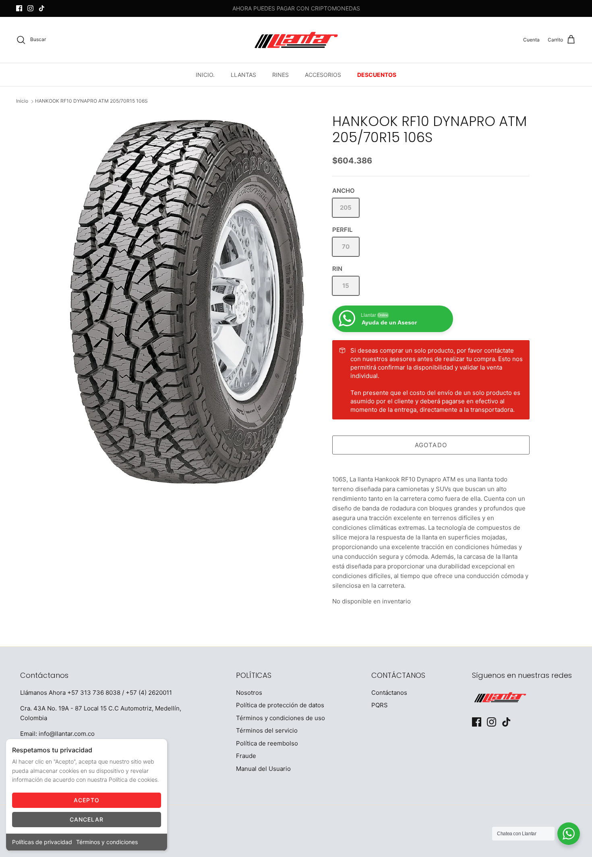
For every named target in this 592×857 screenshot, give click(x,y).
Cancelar (87, 819)
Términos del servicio (267, 730)
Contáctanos (389, 692)
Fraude (246, 756)
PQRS (379, 705)
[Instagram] (30, 8)
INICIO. (205, 74)
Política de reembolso (267, 743)
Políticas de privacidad (42, 841)
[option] (188, 303)
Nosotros (249, 692)
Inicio (22, 101)
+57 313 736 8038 (93, 692)
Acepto (86, 800)
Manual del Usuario (263, 768)
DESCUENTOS (376, 74)
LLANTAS (243, 74)
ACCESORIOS (323, 74)
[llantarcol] (296, 40)
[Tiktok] (42, 8)
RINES (280, 74)
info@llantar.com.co (67, 733)
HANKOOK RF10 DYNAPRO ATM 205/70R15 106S (91, 101)
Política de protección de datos (280, 705)
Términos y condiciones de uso (280, 718)
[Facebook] (19, 8)
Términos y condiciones (107, 841)
